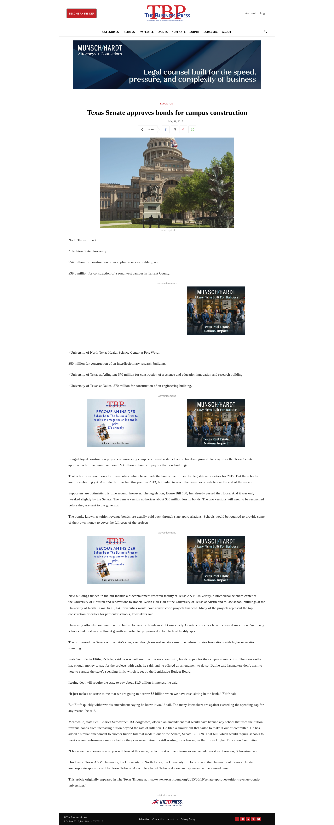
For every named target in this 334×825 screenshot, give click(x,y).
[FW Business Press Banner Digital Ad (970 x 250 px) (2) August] (167, 64)
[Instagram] (242, 819)
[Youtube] (258, 819)
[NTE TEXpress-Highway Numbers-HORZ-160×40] (167, 802)
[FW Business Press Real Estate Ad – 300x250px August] (216, 310)
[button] (264, 31)
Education (166, 103)
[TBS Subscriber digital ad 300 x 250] (115, 423)
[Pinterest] (183, 129)
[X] (174, 129)
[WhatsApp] (192, 129)
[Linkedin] (248, 819)
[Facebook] (166, 129)
